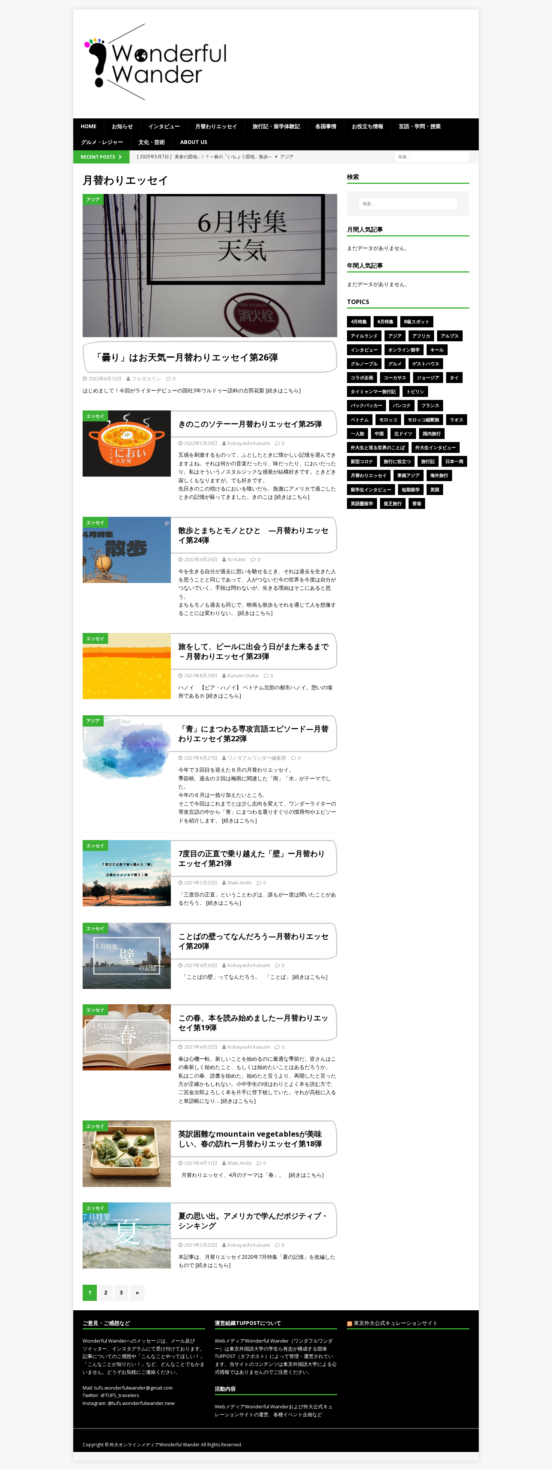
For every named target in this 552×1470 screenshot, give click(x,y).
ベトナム (360, 419)
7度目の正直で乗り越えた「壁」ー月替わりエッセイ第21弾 (251, 858)
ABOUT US (193, 141)
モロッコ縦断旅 (423, 419)
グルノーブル (364, 363)
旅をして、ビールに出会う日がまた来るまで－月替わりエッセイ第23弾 (253, 651)
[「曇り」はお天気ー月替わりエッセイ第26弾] (210, 265)
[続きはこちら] (283, 390)
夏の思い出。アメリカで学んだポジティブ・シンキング (253, 1221)
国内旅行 (432, 433)
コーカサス (395, 377)
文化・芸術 (152, 141)
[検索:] (431, 156)
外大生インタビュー (435, 447)
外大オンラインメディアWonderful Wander (155, 1444)
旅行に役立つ (397, 461)
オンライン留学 (404, 350)
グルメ (395, 363)
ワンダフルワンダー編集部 (257, 757)
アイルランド (364, 336)
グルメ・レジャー (102, 141)
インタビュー (164, 126)
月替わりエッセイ (216, 126)
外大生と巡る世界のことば (378, 447)
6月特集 (385, 321)
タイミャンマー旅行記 (373, 391)
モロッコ (388, 419)
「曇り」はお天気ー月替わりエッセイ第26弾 (185, 357)
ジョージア (428, 377)
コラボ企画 (362, 377)
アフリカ (421, 336)
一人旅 (357, 433)
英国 (434, 489)
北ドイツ (403, 433)
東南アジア (408, 475)
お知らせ (122, 126)
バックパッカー (366, 405)
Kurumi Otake (243, 675)
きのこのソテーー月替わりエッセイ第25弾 (250, 424)
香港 (416, 503)
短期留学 (411, 489)
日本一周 (454, 461)
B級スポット (417, 321)
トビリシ (415, 391)
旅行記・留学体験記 (276, 126)
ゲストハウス (425, 363)
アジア (395, 336)
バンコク (402, 405)
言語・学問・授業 (420, 126)
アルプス (450, 336)
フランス (430, 405)
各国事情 (325, 126)
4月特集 (359, 321)
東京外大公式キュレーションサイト (396, 1322)
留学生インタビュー (371, 489)
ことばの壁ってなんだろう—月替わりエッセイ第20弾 (253, 941)
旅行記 (428, 461)
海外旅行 (439, 475)
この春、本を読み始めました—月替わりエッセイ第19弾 (253, 1022)
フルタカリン (146, 378)
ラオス (456, 419)
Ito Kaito (237, 559)
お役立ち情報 (367, 126)
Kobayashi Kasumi (249, 443)
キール (437, 350)
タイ (454, 377)
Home (89, 126)
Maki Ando (240, 882)
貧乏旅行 (393, 503)
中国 (379, 433)
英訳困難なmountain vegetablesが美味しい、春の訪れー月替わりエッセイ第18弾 (250, 1139)
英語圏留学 (362, 503)
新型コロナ (362, 461)
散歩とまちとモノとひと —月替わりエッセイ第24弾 (253, 535)
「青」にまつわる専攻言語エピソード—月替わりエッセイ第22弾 (253, 733)
